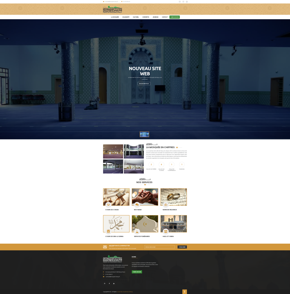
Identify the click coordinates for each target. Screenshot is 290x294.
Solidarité (125, 17)
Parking (181, 169)
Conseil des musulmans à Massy (125, 291)
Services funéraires (142, 236)
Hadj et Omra (168, 236)
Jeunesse (155, 17)
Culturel (136, 17)
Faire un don (175, 17)
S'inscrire (182, 247)
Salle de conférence (172, 169)
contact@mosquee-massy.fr (111, 1)
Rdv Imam (137, 210)
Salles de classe (161, 169)
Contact (165, 17)
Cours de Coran (112, 210)
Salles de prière (151, 169)
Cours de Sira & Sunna (114, 236)
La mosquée (115, 17)
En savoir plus (144, 84)
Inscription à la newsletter (119, 246)
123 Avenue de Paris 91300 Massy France (115, 272)
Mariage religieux (170, 210)
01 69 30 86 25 (126, 1)
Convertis (145, 17)
